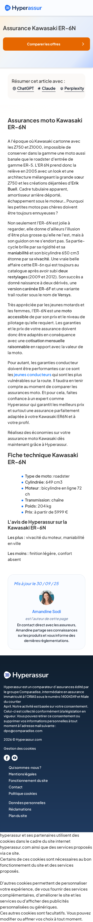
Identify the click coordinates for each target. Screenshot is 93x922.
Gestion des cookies (20, 748)
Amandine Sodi (46, 611)
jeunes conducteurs (32, 374)
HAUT (82, 896)
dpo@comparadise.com (23, 731)
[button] (46, 44)
